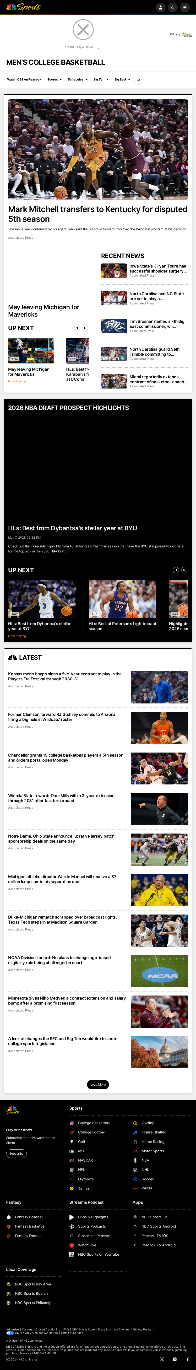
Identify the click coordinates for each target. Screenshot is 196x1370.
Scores (52, 79)
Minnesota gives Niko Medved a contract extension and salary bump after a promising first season (67, 1001)
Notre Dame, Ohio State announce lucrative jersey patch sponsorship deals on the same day (61, 839)
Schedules (75, 79)
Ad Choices (122, 1329)
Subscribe (16, 1153)
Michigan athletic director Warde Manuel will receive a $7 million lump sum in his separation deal (62, 879)
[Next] (85, 328)
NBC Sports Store (83, 1329)
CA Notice (51, 1333)
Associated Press (20, 237)
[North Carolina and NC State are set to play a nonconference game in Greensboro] (114, 298)
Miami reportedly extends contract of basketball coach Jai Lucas (157, 379)
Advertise (12, 1329)
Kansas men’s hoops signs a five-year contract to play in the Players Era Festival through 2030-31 (65, 676)
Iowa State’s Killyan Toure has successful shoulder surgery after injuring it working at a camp (158, 268)
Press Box (104, 1329)
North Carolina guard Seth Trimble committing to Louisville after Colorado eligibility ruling (155, 352)
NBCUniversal (33, 1340)
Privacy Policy (142, 1329)
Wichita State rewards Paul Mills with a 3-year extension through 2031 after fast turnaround (61, 798)
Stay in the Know (19, 1130)
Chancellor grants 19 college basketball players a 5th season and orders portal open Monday (65, 758)
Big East (120, 79)
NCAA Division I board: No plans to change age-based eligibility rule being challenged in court (59, 960)
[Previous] (77, 328)
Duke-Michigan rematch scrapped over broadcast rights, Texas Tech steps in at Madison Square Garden (62, 920)
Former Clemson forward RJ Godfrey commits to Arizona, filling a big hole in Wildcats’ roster (62, 717)
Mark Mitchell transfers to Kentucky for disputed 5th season (98, 214)
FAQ (66, 1329)
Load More (98, 1084)
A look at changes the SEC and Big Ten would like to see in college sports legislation (62, 1041)
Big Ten (99, 79)
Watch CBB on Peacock (24, 79)
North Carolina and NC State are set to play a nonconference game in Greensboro (157, 296)
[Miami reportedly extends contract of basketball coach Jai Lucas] (114, 381)
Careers (27, 1329)
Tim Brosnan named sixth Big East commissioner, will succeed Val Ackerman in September (157, 324)
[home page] (23, 7)
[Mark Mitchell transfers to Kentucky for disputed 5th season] (98, 149)
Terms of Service (72, 1333)
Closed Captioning (47, 1329)
